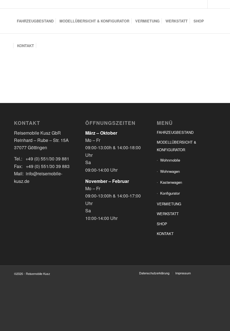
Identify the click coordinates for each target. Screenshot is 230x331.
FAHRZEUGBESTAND (175, 132)
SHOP (162, 223)
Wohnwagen (170, 171)
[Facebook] (203, 4)
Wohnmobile (170, 160)
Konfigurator (170, 193)
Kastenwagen (171, 182)
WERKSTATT (168, 213)
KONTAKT (165, 233)
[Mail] (212, 4)
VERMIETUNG (169, 203)
